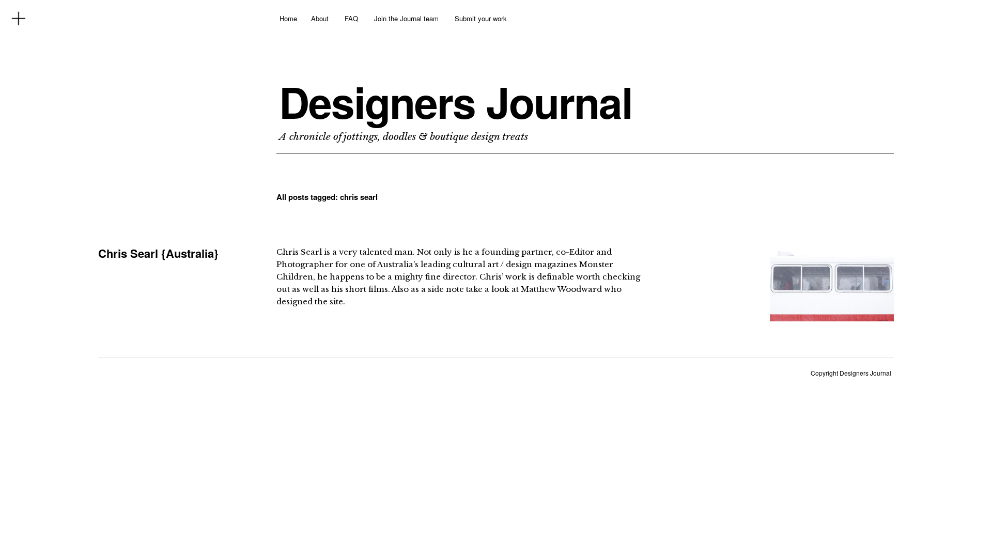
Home (288, 18)
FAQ (351, 18)
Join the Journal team (406, 18)
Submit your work (481, 18)
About (320, 18)
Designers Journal (455, 102)
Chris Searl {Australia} (158, 253)
